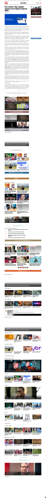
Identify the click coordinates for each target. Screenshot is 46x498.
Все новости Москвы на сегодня (16, 150)
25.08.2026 (37, 2)
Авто (19, 0)
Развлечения (7, 423)
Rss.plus (27, 0)
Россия (6, 373)
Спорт (17, 0)
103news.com (6, 438)
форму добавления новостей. (23, 92)
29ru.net (5, 448)
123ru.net (40, 0)
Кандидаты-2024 (23, 0)
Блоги (6, 412)
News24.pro (6, 413)
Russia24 (6, 0)
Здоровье (15, 0)
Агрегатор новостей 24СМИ (17, 113)
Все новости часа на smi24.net (17, 225)
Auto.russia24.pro (6, 289)
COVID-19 (8, 0)
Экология (11, 0)
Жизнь (6, 400)
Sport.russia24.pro (7, 300)
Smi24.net (6, 114)
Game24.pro (7, 476)
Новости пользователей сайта (8, 13)
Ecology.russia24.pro (7, 345)
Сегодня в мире (8, 425)
